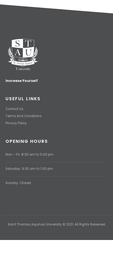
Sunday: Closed (18, 183)
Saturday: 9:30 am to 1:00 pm (29, 169)
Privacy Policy (16, 123)
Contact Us (14, 109)
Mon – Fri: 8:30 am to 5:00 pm (29, 154)
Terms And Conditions (23, 116)
